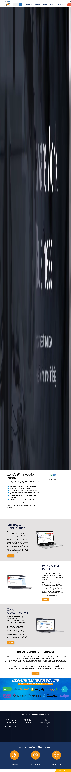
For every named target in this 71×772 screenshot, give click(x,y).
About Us (52, 4)
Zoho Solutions (29, 4)
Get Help (59, 4)
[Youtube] (10, 1)
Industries (37, 4)
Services (45, 4)
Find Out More (35, 673)
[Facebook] (8, 1)
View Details (10, 555)
